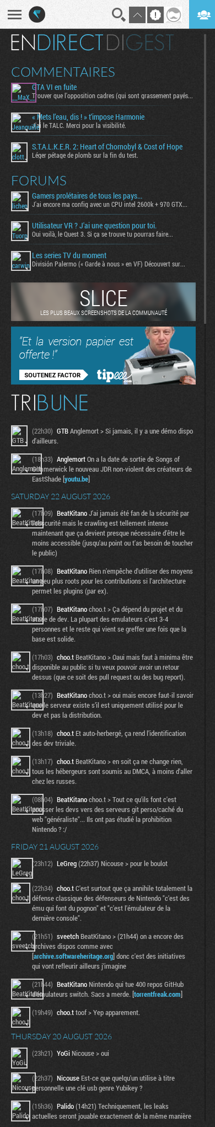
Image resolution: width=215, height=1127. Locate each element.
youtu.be (76, 479)
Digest (140, 42)
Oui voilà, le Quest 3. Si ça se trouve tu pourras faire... (102, 234)
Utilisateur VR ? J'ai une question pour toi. (94, 225)
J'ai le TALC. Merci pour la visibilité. (79, 125)
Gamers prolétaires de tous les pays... (87, 195)
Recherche (119, 15)
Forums (39, 180)
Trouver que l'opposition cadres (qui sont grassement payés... (112, 95)
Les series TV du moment (69, 255)
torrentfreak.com (157, 994)
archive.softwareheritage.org (73, 956)
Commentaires (63, 71)
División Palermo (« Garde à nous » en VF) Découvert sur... (108, 264)
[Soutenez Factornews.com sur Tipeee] (103, 381)
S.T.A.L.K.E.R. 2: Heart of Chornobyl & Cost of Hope (107, 146)
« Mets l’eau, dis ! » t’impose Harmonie (88, 117)
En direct (57, 42)
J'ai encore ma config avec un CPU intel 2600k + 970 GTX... (109, 204)
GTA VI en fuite (54, 87)
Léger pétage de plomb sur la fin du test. (85, 155)
